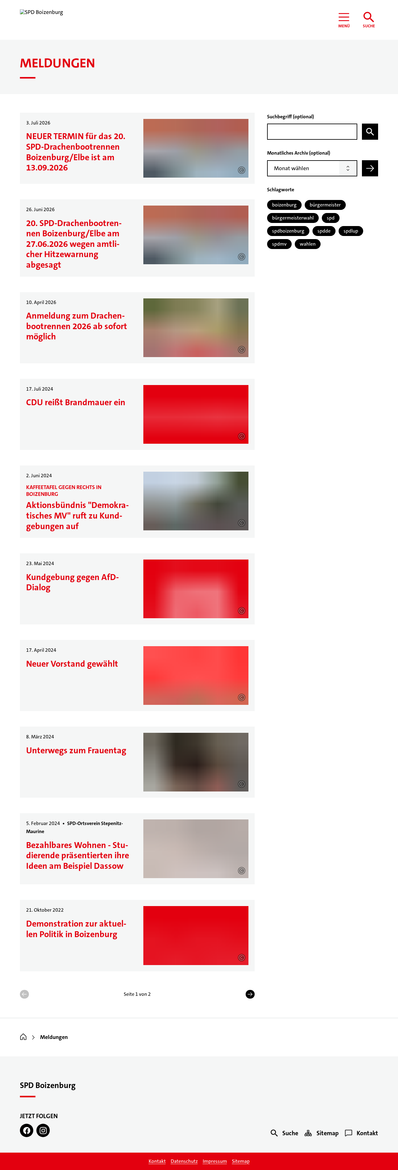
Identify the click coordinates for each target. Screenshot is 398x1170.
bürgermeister (325, 205)
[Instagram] (43, 1130)
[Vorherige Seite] (24, 994)
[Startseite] (23, 1037)
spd (331, 218)
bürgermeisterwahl (293, 218)
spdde (324, 231)
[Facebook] (26, 1130)
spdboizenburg (288, 231)
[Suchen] (370, 132)
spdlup (351, 231)
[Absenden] (370, 168)
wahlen (308, 244)
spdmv (279, 244)
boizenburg (284, 205)
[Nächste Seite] (250, 994)
